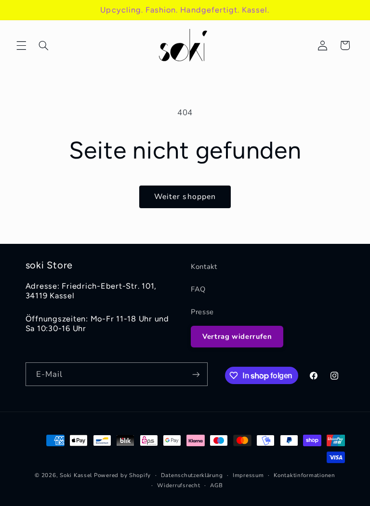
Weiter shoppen (185, 196)
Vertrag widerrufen (237, 336)
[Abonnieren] (196, 374)
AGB (216, 485)
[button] (21, 45)
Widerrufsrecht (178, 485)
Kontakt (204, 266)
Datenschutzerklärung (192, 475)
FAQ (198, 289)
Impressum (248, 475)
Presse (202, 312)
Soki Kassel (76, 475)
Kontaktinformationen (304, 475)
